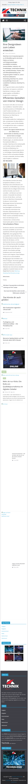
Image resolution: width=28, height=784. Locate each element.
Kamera (8, 736)
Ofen (21, 738)
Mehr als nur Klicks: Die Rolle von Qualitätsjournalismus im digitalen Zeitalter (13, 385)
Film (25, 734)
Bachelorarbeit (10, 734)
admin (14, 53)
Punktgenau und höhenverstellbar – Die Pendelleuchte (10, 324)
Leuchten (17, 738)
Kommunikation (17, 736)
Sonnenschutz (19, 740)
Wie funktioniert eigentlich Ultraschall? (11, 308)
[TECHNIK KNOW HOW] (3, 20)
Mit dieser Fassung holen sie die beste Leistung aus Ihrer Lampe (13, 286)
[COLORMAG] (11, 678)
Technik (5, 743)
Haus (5, 736)
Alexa (3, 734)
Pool (23, 738)
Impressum (4, 638)
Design (22, 734)
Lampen (3, 738)
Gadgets (5, 41)
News (4, 378)
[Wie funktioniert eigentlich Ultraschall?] (10, 304)
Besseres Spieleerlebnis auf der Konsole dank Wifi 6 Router (13, 339)
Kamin (11, 736)
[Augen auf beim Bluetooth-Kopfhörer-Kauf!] (6, 565)
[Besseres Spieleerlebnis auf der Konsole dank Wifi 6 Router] (7, 335)
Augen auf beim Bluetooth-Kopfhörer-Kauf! (18, 564)
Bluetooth (15, 734)
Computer (19, 734)
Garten (3, 736)
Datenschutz (5, 636)
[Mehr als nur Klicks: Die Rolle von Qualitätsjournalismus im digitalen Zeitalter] (14, 375)
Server (3, 740)
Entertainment (5, 631)
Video (10, 743)
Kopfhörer (24, 736)
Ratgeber (4, 628)
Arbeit (5, 734)
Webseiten (14, 743)
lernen (14, 738)
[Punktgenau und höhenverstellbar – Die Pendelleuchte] (4, 318)
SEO (24, 738)
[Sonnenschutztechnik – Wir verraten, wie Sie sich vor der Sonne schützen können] (6, 457)
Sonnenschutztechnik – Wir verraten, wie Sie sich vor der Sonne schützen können (18, 456)
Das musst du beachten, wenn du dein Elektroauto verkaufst (14, 292)
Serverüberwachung (8, 740)
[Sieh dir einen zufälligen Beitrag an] (24, 20)
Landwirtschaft (9, 738)
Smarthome (14, 740)
